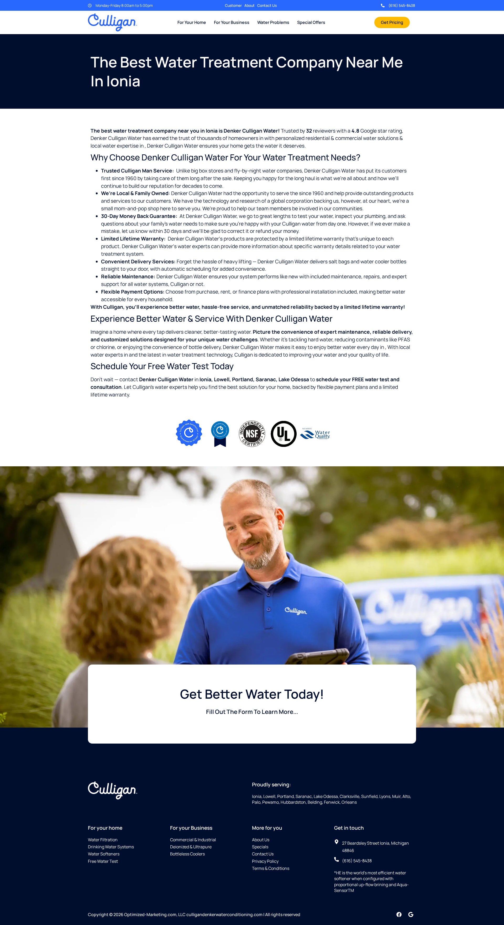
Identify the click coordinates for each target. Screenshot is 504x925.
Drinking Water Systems (111, 847)
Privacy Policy (265, 861)
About (249, 5)
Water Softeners (103, 854)
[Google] (411, 914)
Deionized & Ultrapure (191, 847)
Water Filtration (103, 840)
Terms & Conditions (270, 868)
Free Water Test (103, 861)
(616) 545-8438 (401, 5)
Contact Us (267, 5)
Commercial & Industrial (193, 840)
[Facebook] (399, 914)
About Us (260, 840)
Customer (233, 5)
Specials (260, 847)
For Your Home (191, 22)
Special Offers (311, 22)
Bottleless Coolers (187, 854)
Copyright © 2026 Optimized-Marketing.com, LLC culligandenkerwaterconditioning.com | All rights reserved (194, 914)
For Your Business (231, 22)
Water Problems (273, 22)
